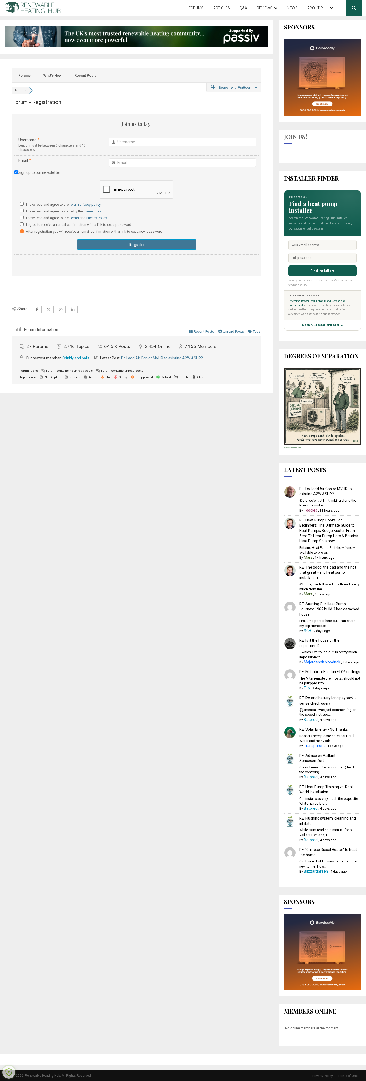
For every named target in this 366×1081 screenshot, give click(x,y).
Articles (221, 8)
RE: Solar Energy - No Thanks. (324, 729)
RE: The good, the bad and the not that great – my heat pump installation (327, 572)
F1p (307, 688)
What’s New (52, 75)
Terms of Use (348, 1076)
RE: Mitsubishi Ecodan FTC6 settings (329, 672)
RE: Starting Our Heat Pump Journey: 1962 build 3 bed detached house (329, 609)
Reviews (264, 8)
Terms (74, 218)
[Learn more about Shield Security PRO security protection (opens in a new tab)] (9, 1072)
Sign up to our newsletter (39, 172)
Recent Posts (85, 75)
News (292, 8)
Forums (196, 8)
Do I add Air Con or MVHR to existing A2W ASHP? (162, 358)
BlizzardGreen (316, 871)
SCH (307, 631)
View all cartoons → (294, 447)
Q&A (243, 8)
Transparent (314, 746)
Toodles (310, 510)
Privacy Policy (96, 218)
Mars (308, 557)
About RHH (317, 8)
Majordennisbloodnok (322, 662)
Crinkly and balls (75, 358)
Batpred (311, 720)
